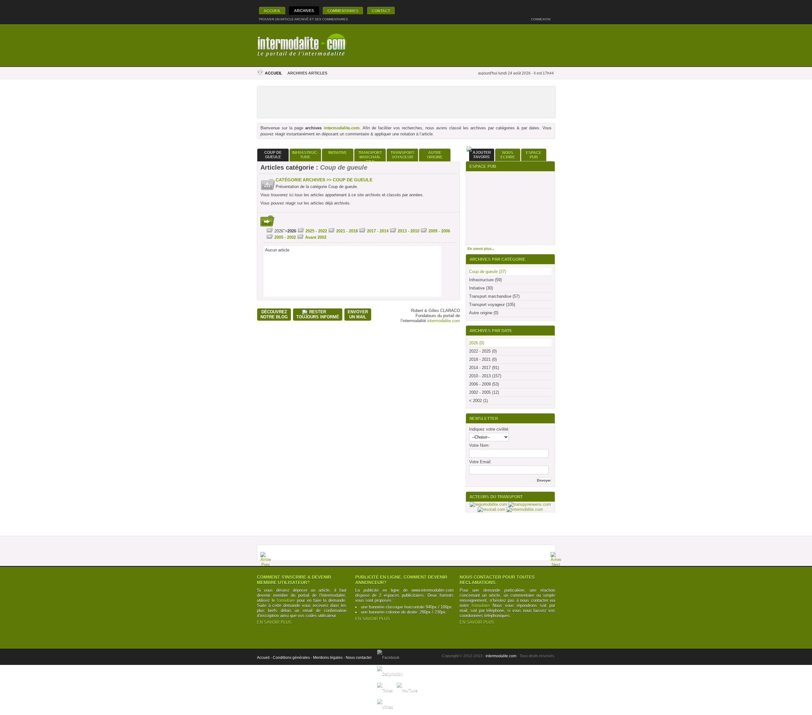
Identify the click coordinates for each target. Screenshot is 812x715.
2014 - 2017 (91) (484, 367)
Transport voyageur (402, 154)
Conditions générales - (293, 657)
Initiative (337, 152)
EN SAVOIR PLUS (274, 622)
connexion (541, 19)
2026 (291, 231)
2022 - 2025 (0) (483, 351)
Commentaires (342, 11)
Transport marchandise (370, 155)
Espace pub (533, 154)
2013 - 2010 (408, 231)
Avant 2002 (315, 237)
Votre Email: (480, 461)
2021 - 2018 (347, 231)
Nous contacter (359, 657)
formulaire (286, 600)
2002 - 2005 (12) (484, 392)
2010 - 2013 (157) (485, 376)
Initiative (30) (481, 288)
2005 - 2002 (285, 237)
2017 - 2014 (378, 231)
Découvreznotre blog (274, 314)
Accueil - (265, 657)
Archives (304, 11)
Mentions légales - (329, 657)
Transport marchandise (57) (494, 296)
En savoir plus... (481, 248)
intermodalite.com (342, 128)
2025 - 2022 (316, 231)
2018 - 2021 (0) (483, 359)
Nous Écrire (508, 154)
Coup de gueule (273, 154)
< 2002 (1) (478, 400)
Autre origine (435, 154)
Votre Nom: (479, 445)
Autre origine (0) (483, 312)
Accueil (272, 11)
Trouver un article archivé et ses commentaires (303, 19)
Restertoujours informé (317, 314)
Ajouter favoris (482, 154)
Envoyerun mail (358, 314)
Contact (381, 11)
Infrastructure (305, 154)
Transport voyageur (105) (492, 304)
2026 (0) (476, 343)
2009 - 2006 (439, 231)
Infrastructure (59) (485, 279)
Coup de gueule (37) (487, 271)
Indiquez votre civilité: (489, 429)
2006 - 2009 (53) (484, 384)
